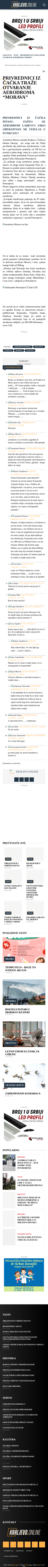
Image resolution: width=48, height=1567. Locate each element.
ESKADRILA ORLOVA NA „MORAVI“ (35, 918)
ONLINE (26, 1565)
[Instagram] (21, 779)
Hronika (10, 1001)
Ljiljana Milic (28, 595)
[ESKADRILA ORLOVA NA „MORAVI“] (35, 908)
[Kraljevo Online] (24, 5)
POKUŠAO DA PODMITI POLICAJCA (17, 1370)
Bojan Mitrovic (29, 434)
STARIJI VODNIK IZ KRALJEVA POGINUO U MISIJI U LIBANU (13, 919)
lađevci (8, 350)
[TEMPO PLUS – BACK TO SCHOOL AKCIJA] (24, 950)
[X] (26, 779)
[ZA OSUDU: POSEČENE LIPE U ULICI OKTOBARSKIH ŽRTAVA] (9, 1181)
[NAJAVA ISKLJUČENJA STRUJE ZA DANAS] (9, 1237)
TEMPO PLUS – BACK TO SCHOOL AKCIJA (20, 969)
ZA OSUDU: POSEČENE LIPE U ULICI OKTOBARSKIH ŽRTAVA (30, 1182)
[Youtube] (31, 779)
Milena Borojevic (32, 374)
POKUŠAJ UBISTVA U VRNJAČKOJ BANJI (19, 1381)
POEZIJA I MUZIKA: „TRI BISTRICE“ (17, 1467)
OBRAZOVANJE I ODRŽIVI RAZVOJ (11, 864)
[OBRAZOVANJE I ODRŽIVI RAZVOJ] (13, 854)
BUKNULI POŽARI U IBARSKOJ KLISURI (17, 1011)
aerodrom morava (22, 347)
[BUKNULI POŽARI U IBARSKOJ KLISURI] (24, 992)
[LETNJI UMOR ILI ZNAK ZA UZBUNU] (24, 1034)
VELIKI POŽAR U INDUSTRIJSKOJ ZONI (18, 1375)
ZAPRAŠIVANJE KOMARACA (22, 1093)
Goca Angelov (28, 624)
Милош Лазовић (32, 403)
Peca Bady (24, 583)
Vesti (15, 55)
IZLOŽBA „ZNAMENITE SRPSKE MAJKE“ (19, 1456)
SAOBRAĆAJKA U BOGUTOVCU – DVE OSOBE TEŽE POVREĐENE (27, 1164)
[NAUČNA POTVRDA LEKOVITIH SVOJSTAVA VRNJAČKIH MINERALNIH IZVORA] (35, 877)
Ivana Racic (28, 564)
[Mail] (28, 1544)
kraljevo (39, 347)
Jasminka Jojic (28, 423)
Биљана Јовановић (35, 736)
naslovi (30, 350)
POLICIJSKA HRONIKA (12, 1386)
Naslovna (7, 55)
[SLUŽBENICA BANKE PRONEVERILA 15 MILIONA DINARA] (9, 1218)
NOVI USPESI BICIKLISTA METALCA (17, 1501)
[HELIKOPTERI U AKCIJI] (35, 854)
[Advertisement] (25, 109)
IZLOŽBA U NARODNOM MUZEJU (16, 1451)
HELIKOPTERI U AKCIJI (12, 1326)
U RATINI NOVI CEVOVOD (13, 1428)
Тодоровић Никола (35, 449)
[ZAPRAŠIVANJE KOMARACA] (24, 1076)
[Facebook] (16, 779)
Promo (9, 959)
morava (19, 350)
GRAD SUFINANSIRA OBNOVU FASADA (18, 1422)
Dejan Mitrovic (29, 672)
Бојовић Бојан (29, 715)
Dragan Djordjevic (34, 607)
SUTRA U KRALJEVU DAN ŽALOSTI (13, 887)
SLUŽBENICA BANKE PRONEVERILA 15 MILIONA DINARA (28, 1220)
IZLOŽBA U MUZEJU (11, 1446)
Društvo (10, 1043)
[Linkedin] (20, 1544)
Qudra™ (39, 1565)
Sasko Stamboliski (33, 657)
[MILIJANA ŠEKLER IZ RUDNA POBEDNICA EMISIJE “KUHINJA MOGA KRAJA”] (9, 1200)
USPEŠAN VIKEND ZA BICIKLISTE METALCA (20, 1495)
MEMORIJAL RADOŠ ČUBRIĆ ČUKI (16, 1490)
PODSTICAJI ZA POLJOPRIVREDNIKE (17, 1410)
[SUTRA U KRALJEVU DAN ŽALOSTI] (13, 877)
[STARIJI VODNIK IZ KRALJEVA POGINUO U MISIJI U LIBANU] (13, 908)
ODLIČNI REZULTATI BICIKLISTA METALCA (20, 1485)
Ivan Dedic (24, 727)
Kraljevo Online (27, 771)
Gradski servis (14, 1085)
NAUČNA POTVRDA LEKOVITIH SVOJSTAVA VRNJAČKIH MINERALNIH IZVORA (20, 1338)
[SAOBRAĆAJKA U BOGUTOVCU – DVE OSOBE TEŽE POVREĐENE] (9, 1162)
